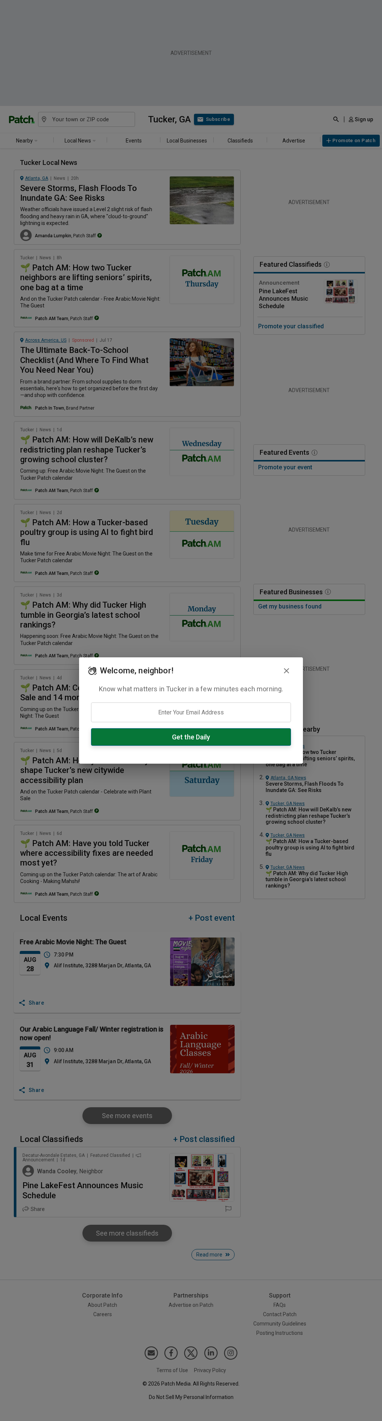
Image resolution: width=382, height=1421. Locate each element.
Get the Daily (191, 737)
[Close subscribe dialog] (286, 670)
